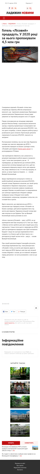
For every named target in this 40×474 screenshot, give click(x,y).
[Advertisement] (20, 84)
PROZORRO (7, 51)
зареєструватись (9, 323)
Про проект (20, 465)
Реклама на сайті (20, 463)
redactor (10, 53)
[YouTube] (12, 8)
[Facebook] (9, 8)
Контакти (20, 470)
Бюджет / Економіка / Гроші (20, 49)
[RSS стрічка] (15, 8)
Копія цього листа (24, 149)
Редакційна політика (20, 468)
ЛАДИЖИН (7, 49)
